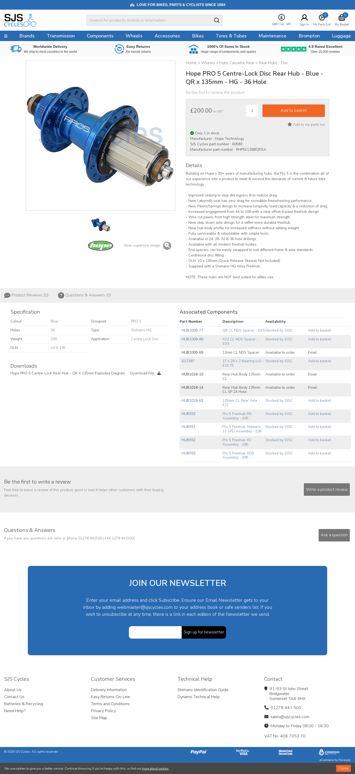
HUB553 (188, 413)
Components (100, 36)
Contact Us (14, 697)
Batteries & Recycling (23, 704)
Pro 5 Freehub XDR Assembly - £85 (238, 455)
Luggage (341, 36)
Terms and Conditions (110, 704)
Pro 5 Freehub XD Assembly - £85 (237, 442)
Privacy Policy (103, 711)
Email (312, 352)
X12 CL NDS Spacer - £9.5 (240, 341)
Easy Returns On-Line (110, 697)
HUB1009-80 (192, 339)
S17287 (188, 361)
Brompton (309, 36)
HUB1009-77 (192, 330)
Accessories (167, 36)
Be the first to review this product (215, 92)
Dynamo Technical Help (199, 697)
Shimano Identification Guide (203, 690)
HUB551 (188, 426)
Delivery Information (109, 690)
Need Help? (14, 711)
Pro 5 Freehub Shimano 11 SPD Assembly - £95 (242, 429)
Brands (27, 36)
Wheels (134, 36)
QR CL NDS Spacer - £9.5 (243, 330)
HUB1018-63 (192, 400)
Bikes (198, 36)
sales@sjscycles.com (290, 717)
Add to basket (319, 330)
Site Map (99, 718)
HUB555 (188, 453)
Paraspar (345, 760)
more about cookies (155, 768)
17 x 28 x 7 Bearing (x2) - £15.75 (243, 363)
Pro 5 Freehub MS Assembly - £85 (237, 416)
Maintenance (272, 36)
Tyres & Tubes (231, 36)
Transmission (61, 36)
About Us (13, 690)
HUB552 (188, 440)
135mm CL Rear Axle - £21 (241, 402)
